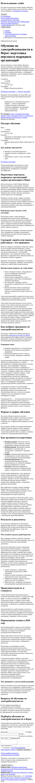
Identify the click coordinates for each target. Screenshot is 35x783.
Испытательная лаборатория (23, 769)
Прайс (9, 23)
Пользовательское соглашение (16, 779)
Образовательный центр (19, 767)
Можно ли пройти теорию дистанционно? (16, 710)
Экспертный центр (14, 21)
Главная (7, 30)
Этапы (8, 116)
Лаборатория (25, 21)
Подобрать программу (9, 91)
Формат (3, 116)
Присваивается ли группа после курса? (15, 712)
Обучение (4, 21)
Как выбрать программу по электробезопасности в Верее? (11, 706)
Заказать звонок (7, 765)
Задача (12, 114)
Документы (15, 116)
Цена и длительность (26, 116)
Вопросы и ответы (21, 117)
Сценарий (18, 114)
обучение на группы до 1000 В (19, 335)
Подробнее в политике (20, 11)
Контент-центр (15, 772)
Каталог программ (24, 91)
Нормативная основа (8, 117)
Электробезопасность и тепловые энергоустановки (16, 35)
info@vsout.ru (9, 778)
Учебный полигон (7, 771)
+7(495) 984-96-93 (7, 25)
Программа (25, 114)
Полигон (4, 23)
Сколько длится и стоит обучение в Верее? (16, 709)
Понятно (4, 14)
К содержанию (6, 16)
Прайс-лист (4, 774)
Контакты (15, 23)
